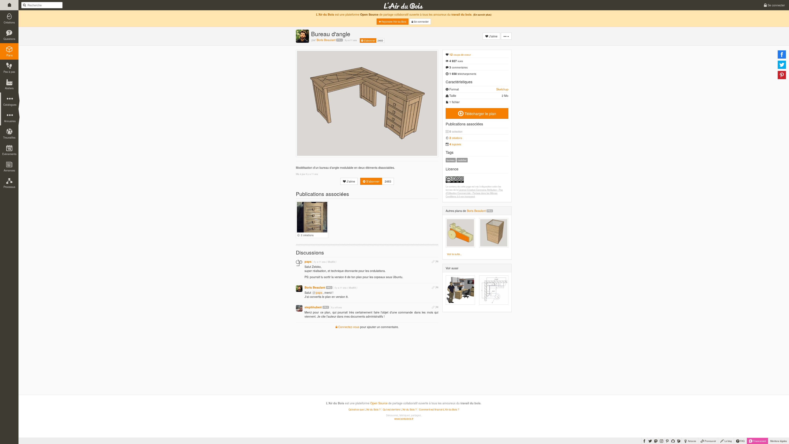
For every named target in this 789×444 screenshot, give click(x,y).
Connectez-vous (348, 327)
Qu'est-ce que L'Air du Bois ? (364, 409)
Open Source (369, 14)
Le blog (728, 441)
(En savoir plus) (482, 14)
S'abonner (369, 40)
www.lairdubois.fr (403, 418)
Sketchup (502, 89)
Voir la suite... (454, 254)
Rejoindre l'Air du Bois (393, 21)
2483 (380, 40)
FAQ (742, 441)
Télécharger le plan (480, 113)
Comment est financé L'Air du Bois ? (439, 409)
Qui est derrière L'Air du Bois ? (400, 409)
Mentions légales (778, 441)
